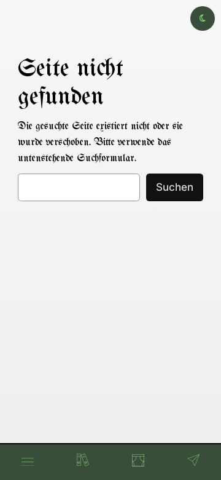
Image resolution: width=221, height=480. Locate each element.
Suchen (174, 187)
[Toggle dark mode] (202, 18)
